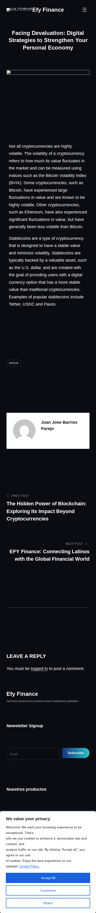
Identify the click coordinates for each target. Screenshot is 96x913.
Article (14, 363)
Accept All (48, 878)
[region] (48, 862)
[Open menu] (84, 10)
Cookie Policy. (29, 866)
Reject (48, 903)
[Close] (91, 815)
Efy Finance (48, 10)
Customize (48, 890)
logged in (39, 668)
